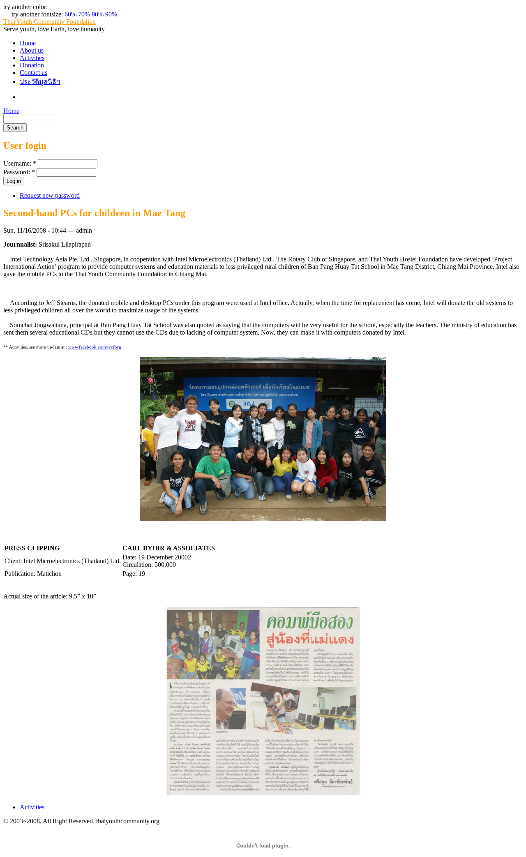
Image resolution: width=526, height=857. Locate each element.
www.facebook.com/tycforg (95, 346)
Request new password (50, 195)
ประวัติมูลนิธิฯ (40, 81)
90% (111, 14)
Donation (32, 65)
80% (98, 14)
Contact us (33, 72)
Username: (19, 163)
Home (28, 42)
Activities (32, 57)
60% (70, 14)
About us (32, 50)
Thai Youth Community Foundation (49, 21)
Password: (19, 172)
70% (84, 14)
